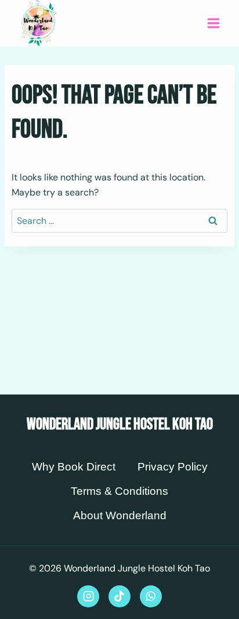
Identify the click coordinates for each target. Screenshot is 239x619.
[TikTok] (119, 596)
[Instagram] (88, 596)
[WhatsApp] (151, 596)
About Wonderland (119, 515)
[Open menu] (213, 23)
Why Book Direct (73, 467)
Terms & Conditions (119, 491)
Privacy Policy (172, 467)
